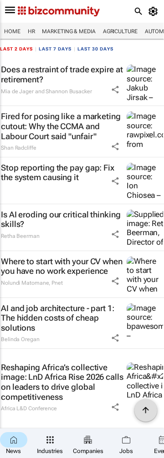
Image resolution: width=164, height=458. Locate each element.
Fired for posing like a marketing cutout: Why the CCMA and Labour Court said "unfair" (61, 126)
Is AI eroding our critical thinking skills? (61, 219)
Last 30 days (95, 48)
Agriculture (120, 31)
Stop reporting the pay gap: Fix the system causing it (57, 172)
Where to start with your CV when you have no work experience (62, 266)
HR (31, 31)
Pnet (57, 283)
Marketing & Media (68, 31)
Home (12, 31)
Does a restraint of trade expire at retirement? (62, 74)
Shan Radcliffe (18, 148)
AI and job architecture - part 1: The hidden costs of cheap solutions (57, 317)
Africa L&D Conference (29, 408)
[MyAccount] (155, 11)
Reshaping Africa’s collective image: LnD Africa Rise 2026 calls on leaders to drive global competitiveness (62, 382)
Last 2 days (16, 48)
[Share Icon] (115, 89)
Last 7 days (55, 48)
